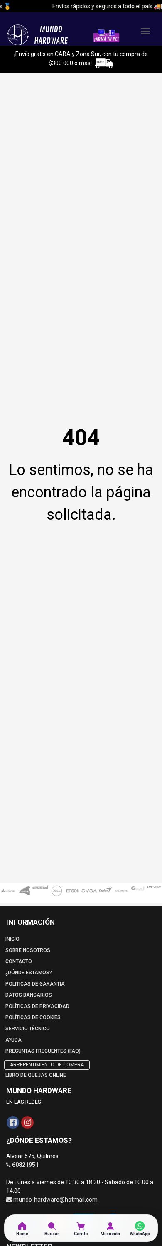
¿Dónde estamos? (28, 973)
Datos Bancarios (28, 995)
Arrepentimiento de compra (47, 1065)
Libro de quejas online (35, 1075)
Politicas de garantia (35, 984)
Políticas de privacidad (37, 1006)
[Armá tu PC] (106, 35)
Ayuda (13, 1040)
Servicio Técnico (27, 1029)
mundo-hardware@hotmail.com (55, 1199)
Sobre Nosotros (27, 950)
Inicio (12, 939)
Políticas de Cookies (33, 1017)
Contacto (18, 961)
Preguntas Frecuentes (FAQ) (43, 1051)
